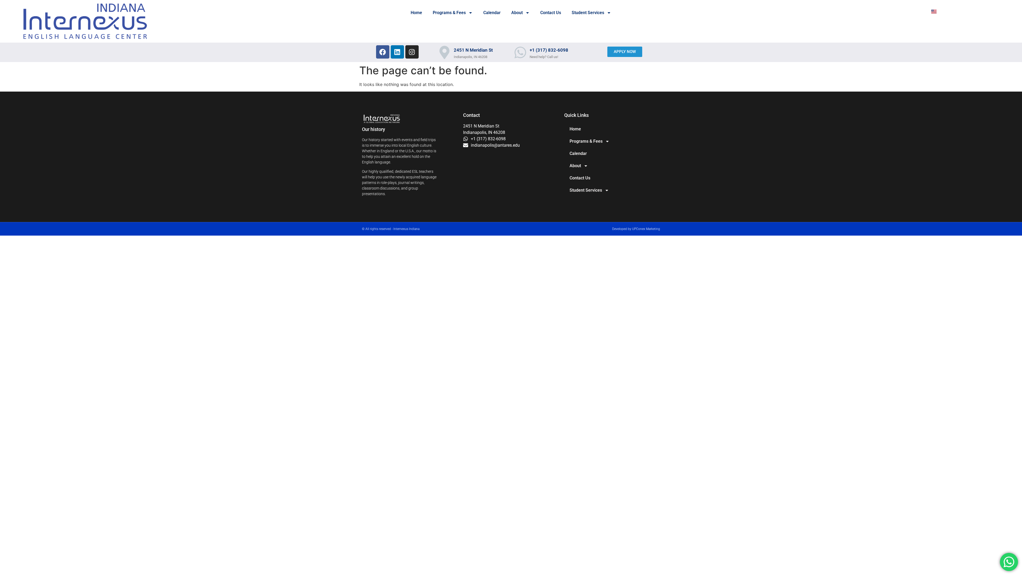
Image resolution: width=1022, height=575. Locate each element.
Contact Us (550, 12)
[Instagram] (412, 52)
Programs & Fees (449, 12)
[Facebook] (382, 52)
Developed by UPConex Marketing (636, 229)
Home (416, 12)
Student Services (588, 12)
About (517, 12)
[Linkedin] (397, 52)
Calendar (492, 12)
